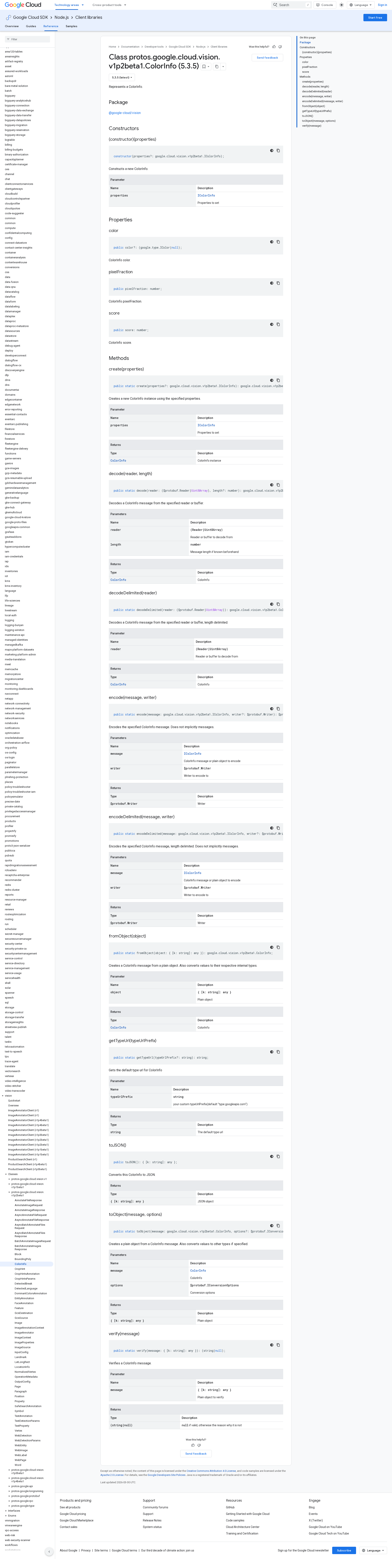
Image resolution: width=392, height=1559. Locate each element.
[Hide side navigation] (49, 1552)
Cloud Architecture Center (242, 1527)
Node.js (62, 17)
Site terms (101, 1550)
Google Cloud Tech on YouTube (329, 1533)
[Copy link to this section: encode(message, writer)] (160, 697)
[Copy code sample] (278, 150)
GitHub (230, 1507)
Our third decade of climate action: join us (167, 1550)
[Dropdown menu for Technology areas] (84, 5)
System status (152, 1527)
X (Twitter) (316, 1520)
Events (313, 1513)
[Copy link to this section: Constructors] (144, 128)
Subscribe (344, 1550)
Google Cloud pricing (73, 1513)
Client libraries (88, 17)
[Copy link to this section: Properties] (138, 220)
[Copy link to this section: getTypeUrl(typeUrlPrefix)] (160, 1041)
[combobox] (291, 5)
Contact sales (68, 1527)
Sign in (382, 5)
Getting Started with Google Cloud (248, 1513)
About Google (68, 1550)
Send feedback (267, 57)
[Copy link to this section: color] (122, 231)
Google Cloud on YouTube (325, 1527)
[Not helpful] (280, 47)
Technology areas (67, 5)
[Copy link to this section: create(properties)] (148, 369)
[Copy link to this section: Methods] (134, 358)
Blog (312, 1507)
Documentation (130, 46)
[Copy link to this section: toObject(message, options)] (166, 1214)
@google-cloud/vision (125, 113)
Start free (375, 17)
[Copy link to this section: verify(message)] (143, 1334)
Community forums (155, 1507)
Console (327, 5)
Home (112, 46)
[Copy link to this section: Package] (132, 102)
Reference (50, 26)
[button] (26, 1095)
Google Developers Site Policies (166, 1474)
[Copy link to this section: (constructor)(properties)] (160, 139)
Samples (71, 26)
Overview (12, 26)
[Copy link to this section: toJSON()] (130, 1145)
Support (148, 1513)
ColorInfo (118, 460)
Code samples (235, 1520)
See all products (70, 1507)
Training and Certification (242, 1533)
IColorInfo (206, 195)
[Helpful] (274, 47)
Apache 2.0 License (112, 1474)
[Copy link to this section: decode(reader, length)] (156, 474)
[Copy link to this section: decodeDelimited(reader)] (161, 593)
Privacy (86, 1550)
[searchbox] (27, 39)
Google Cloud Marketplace (77, 1520)
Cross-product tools (106, 5)
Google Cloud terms (124, 1550)
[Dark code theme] (271, 150)
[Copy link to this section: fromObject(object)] (150, 936)
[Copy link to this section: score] (124, 313)
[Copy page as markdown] (216, 66)
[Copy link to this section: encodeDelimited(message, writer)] (179, 817)
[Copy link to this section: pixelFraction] (137, 272)
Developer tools (154, 46)
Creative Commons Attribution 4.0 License (211, 1470)
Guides (31, 26)
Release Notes (152, 1520)
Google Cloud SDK (30, 17)
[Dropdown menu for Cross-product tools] (126, 5)
